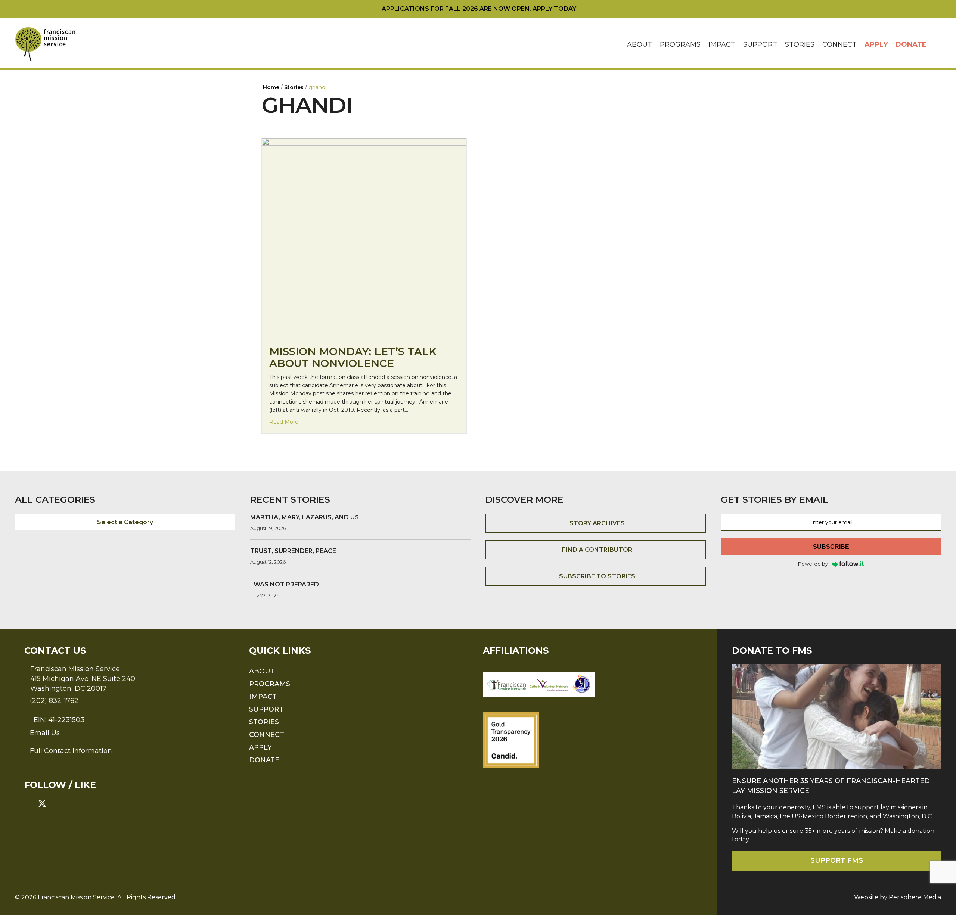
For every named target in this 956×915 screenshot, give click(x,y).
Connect (839, 44)
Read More (283, 421)
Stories (799, 44)
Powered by (813, 564)
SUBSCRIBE (831, 547)
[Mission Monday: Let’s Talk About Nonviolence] (364, 237)
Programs (680, 44)
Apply (876, 44)
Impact (721, 44)
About (639, 44)
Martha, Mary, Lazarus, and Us (304, 517)
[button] (936, 45)
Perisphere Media (915, 897)
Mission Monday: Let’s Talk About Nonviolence (353, 357)
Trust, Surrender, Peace (293, 550)
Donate (911, 44)
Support (760, 44)
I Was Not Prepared (284, 584)
